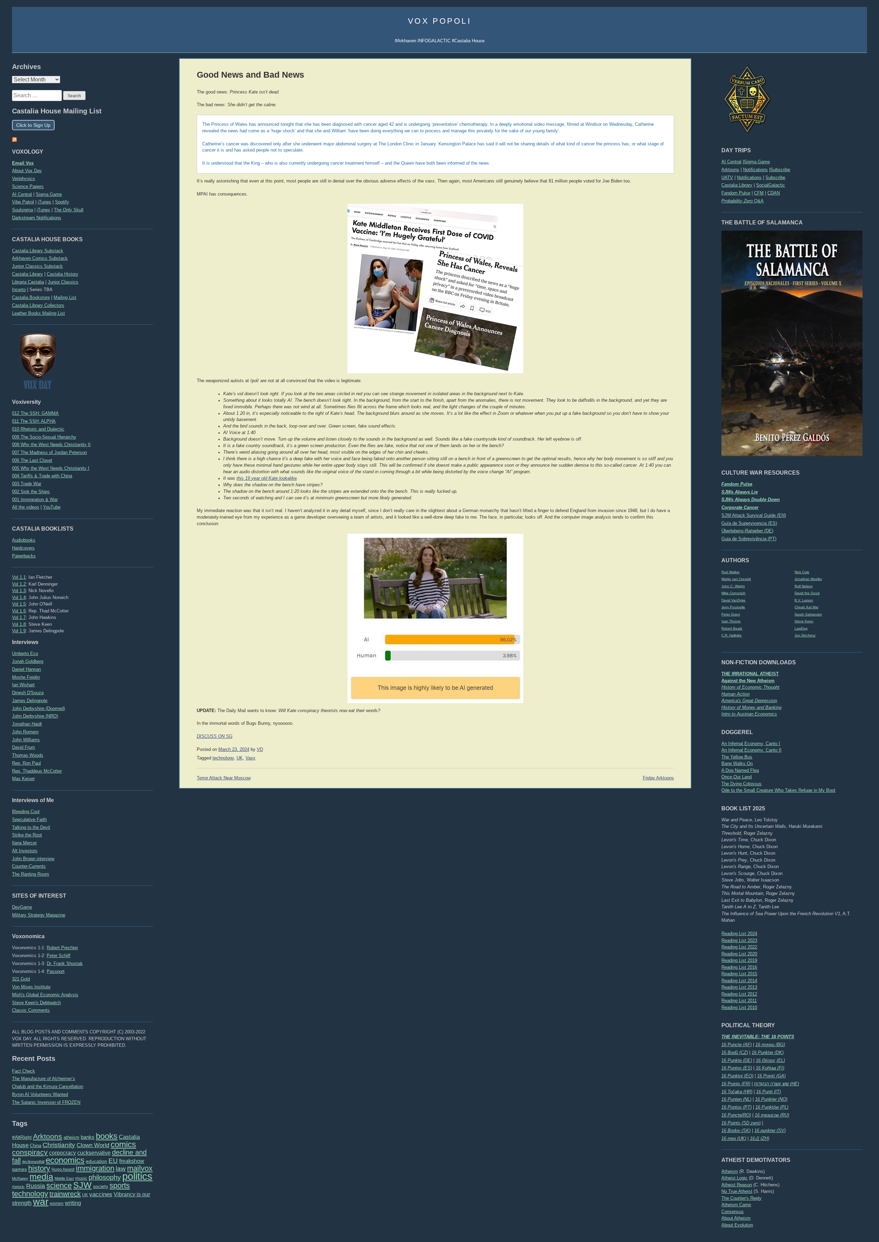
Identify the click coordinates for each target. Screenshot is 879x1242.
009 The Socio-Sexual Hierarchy (44, 437)
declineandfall (33, 1162)
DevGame (22, 907)
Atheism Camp (736, 1204)
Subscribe (780, 169)
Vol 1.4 (19, 597)
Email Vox (23, 163)
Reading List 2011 (739, 1000)
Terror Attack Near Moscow (224, 778)
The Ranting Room (30, 874)
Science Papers (28, 186)
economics (65, 1160)
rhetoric (18, 1187)
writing (73, 1203)
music (81, 1178)
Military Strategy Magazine (38, 915)
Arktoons (730, 169)
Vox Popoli (439, 20)
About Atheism (736, 1218)
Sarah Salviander (808, 614)
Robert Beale (731, 628)
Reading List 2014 (739, 980)
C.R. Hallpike (731, 635)
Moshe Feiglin (26, 677)
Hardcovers (23, 548)
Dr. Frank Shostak (65, 963)
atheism (71, 1137)
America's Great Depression (749, 700)
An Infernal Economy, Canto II (751, 750)
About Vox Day (27, 170)
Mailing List (65, 297)
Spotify (62, 201)
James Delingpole (29, 700)
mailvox (139, 1168)
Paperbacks (24, 555)
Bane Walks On (737, 763)
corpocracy (62, 1153)
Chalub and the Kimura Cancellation (47, 1086)
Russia (35, 1186)
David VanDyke (733, 600)
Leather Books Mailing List (38, 313)
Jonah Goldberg (27, 661)
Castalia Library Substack (37, 250)
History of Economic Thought (750, 687)
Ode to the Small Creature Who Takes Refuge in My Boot (778, 790)
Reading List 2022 (739, 947)
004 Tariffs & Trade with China (42, 475)
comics (123, 1144)
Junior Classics (63, 282)
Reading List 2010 (739, 1007)
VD (260, 749)
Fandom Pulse (735, 193)
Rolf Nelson (804, 586)
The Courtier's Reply (741, 1198)
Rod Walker (730, 572)
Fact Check (23, 1071)
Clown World (93, 1145)
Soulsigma (22, 209)
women (57, 1203)
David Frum (23, 747)
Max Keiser (23, 778)
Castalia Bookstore (31, 297)
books (106, 1136)
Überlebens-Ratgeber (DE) (747, 530)
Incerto (19, 289)
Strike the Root (27, 835)
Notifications (755, 169)
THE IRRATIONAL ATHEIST (750, 673)
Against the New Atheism (748, 680)
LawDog (801, 628)
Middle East (64, 1178)
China (35, 1145)
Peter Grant (730, 614)
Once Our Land (736, 776)
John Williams (26, 739)
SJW (82, 1185)
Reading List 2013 (739, 987)
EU (113, 1160)
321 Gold (21, 979)
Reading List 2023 (739, 940)
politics (137, 1176)
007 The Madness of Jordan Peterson (49, 452)
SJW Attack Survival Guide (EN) (753, 515)
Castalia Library (736, 185)
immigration (95, 1168)
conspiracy (30, 1152)
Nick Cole (802, 572)
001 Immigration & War (35, 499)
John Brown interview (33, 858)
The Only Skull (68, 209)
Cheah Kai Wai (806, 607)
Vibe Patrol (23, 201)
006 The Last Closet (32, 460)
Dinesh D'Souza (28, 692)
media (41, 1177)
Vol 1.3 (19, 590)
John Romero (25, 731)
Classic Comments (31, 1010)
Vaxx (250, 758)
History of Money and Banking (751, 707)
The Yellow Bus (736, 756)
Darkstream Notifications (36, 217)
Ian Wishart (23, 684)
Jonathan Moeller (808, 579)
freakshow (131, 1161)
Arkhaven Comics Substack (40, 258)
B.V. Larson (804, 600)
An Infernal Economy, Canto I (750, 743)
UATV (727, 177)
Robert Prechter (62, 947)
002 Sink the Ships (31, 491)
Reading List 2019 (739, 960)
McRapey (20, 1178)
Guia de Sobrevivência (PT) (748, 538)
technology (30, 1193)
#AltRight (22, 1137)
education (96, 1161)
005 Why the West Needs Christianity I (50, 468)
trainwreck (65, 1194)
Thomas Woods (27, 755)
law (121, 1168)
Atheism (729, 1171)
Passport (56, 971)
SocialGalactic (770, 185)
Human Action (735, 694)
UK (85, 1195)
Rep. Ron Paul (26, 763)
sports (120, 1185)
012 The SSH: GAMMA (35, 413)
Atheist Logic (734, 1177)
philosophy (105, 1177)
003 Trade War (26, 483)
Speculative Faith (29, 819)
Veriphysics (23, 178)
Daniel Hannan (26, 669)
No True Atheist (736, 1191)
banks (87, 1137)
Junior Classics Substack (37, 266)
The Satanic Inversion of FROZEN (46, 1102)
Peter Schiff (58, 955)
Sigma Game (757, 161)
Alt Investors (24, 850)
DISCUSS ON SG (214, 736)
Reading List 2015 (739, 973)
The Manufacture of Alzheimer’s (43, 1078)
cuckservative (94, 1153)
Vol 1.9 (19, 630)
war (40, 1201)
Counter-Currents (29, 866)
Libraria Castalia (28, 282)
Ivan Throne (731, 621)
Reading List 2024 (739, 933)
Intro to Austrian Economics (749, 714)
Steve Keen (804, 621)
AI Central (731, 161)
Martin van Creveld (736, 579)
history (39, 1168)
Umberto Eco (25, 653)
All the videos (25, 507)
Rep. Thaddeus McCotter (37, 771)
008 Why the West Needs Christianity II (51, 444)
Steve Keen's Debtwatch (36, 1002)
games (19, 1169)
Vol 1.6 (19, 610)
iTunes (44, 201)
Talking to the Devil (31, 827)
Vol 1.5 (19, 604)
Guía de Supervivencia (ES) (749, 523)
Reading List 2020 (739, 953)
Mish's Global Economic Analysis (45, 994)
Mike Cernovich (733, 593)
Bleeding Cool (25, 811)
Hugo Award (63, 1169)
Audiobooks (23, 540)
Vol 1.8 (19, 624)
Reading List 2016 (739, 967)
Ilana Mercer (24, 842)
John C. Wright (733, 586)
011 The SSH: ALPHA (34, 421)
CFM (759, 193)
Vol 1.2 (19, 584)
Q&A (742, 200)
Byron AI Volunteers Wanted (40, 1094)
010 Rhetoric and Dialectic (38, 429)
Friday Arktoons (658, 778)
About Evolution (737, 1225)
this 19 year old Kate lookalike (267, 478)
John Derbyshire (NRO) (35, 716)
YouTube (51, 507)
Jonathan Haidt (27, 724)
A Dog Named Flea (740, 770)
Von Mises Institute (31, 986)
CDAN (773, 193)
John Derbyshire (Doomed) (38, 708)
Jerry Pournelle (733, 607)
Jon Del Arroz (805, 635)
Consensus (732, 1211)
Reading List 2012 (739, 994)
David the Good (807, 593)
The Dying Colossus (741, 783)
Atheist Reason (736, 1184)
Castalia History (62, 274)
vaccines (100, 1194)
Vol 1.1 (19, 577)
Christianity (59, 1145)
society (100, 1186)
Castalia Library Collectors (38, 305)
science (59, 1185)
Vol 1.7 (19, 617)
